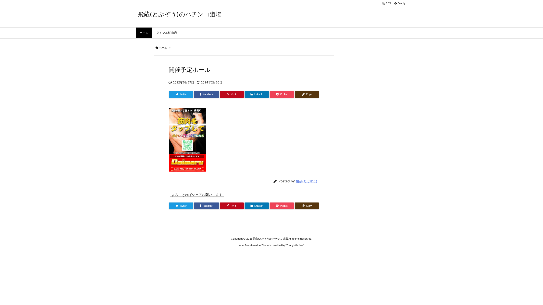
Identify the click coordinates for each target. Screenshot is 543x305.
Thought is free (294, 245)
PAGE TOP (527, 291)
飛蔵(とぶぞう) (306, 181)
